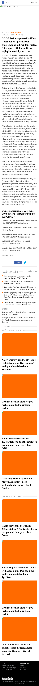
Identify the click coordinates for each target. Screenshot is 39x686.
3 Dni (25, 271)
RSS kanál (23, 668)
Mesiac (35, 271)
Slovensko (18, 33)
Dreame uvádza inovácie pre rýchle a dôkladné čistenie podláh (17, 405)
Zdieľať (18, 262)
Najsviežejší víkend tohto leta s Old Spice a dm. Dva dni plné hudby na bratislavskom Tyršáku (20, 288)
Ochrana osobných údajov (9, 668)
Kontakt (22, 665)
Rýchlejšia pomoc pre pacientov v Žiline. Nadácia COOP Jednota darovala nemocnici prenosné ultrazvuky (18, 320)
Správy (12, 33)
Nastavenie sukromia (7, 672)
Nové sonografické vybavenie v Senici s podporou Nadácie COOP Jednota (17, 277)
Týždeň (30, 271)
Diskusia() (20, 35)
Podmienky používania (8, 665)
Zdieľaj (6, 2)
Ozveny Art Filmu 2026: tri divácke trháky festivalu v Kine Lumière (18, 282)
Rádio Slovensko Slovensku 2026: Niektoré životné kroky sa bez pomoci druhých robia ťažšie (19, 443)
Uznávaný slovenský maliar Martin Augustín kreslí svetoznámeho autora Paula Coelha (17, 483)
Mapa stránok (24, 670)
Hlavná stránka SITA (7, 670)
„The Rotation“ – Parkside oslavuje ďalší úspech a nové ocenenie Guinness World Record (20, 304)
